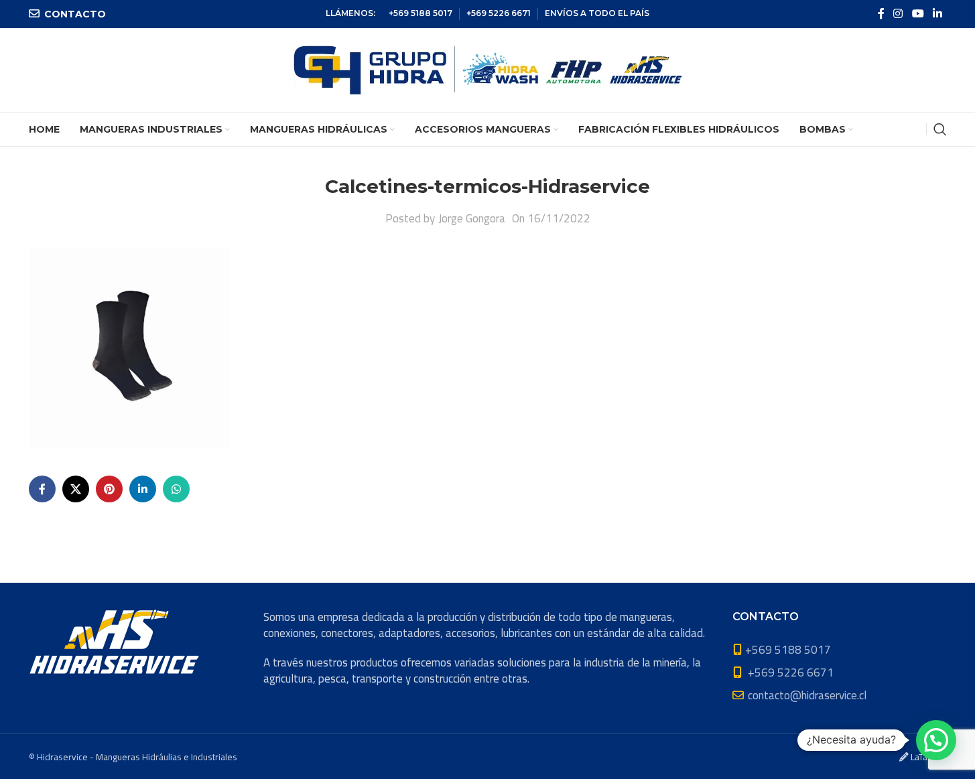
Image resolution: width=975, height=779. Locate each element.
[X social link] (75, 489)
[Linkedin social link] (937, 13)
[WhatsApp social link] (176, 489)
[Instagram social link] (898, 13)
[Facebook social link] (881, 13)
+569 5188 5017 (420, 13)
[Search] (940, 129)
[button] (936, 740)
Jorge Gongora (471, 218)
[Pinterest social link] (109, 489)
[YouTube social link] (917, 13)
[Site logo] (488, 69)
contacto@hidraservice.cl (807, 695)
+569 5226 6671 (498, 13)
